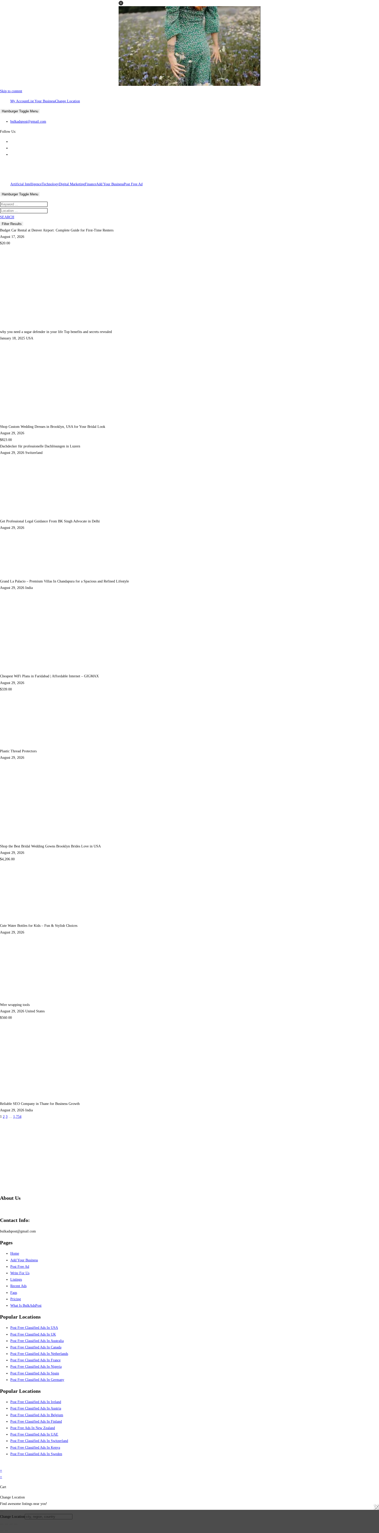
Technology (50, 184)
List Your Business (41, 101)
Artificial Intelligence (26, 184)
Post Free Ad (133, 184)
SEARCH (7, 217)
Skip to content (11, 91)
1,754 (17, 1117)
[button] (121, 3)
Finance (90, 184)
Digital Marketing (72, 184)
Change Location (67, 101)
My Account (19, 101)
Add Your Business (110, 184)
